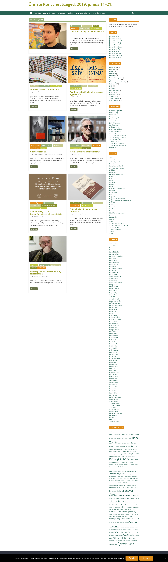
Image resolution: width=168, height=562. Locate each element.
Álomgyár (112, 160)
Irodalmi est (113, 84)
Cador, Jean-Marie (115, 276)
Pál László (112, 356)
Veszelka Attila (113, 415)
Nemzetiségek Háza (114, 509)
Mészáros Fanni (114, 344)
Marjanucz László (38, 216)
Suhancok (111, 522)
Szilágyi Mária (113, 399)
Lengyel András (114, 330)
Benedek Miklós (114, 262)
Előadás (111, 72)
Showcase (112, 96)
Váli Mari (123, 540)
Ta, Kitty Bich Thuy (115, 405)
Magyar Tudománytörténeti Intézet (120, 201)
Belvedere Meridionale (116, 166)
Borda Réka (113, 274)
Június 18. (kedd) (114, 51)
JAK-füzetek (127, 476)
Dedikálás (112, 70)
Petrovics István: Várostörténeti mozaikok (85, 210)
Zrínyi (111, 233)
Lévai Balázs (113, 334)
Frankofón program (115, 78)
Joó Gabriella (119, 478)
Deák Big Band (132, 456)
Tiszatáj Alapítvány (115, 229)
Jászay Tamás (114, 480)
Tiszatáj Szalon (114, 141)
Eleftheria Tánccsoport (131, 462)
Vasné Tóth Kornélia (115, 413)
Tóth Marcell (113, 407)
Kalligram (112, 190)
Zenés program (114, 100)
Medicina (112, 203)
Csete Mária (118, 456)
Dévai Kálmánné (38, 92)
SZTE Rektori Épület (76, 88)
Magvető (33, 268)
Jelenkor (111, 186)
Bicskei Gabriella (125, 446)
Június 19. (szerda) (115, 53)
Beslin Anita (118, 446)
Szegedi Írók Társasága (116, 223)
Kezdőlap (37, 13)
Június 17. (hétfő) (114, 49)
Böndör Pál (112, 270)
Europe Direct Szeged (120, 464)
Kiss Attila (115, 483)
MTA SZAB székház (115, 129)
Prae (110, 215)
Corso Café (112, 115)
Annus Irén (112, 434)
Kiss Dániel (122, 483)
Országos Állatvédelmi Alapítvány (121, 512)
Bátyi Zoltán (113, 258)
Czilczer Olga (113, 280)
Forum (111, 178)
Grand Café (34, 265)
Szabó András (118, 522)
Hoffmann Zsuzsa (114, 303)
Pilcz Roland (74, 28)
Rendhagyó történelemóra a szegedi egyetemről (87, 93)
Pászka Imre (113, 364)
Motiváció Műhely (117, 507)
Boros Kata (112, 451)
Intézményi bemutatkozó (117, 82)
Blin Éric (133, 446)
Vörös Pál (76, 154)
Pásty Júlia (112, 362)
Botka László (118, 451)
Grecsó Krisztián (114, 299)
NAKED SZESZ (135, 507)
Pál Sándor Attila (114, 358)
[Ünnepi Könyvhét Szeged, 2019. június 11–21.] (31, 13)
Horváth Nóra (113, 307)
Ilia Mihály (128, 474)
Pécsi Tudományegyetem (49, 205)
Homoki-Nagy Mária (36, 203)
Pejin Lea (112, 368)
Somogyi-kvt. (86, 148)
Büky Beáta (112, 456)
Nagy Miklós (113, 352)
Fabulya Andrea (130, 464)
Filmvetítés (112, 76)
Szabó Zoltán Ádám (125, 527)
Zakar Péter (134, 540)
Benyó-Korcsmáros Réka (124, 443)
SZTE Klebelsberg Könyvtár (38, 208)
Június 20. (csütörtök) (115, 55)
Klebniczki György (113, 485)
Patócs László (113, 366)
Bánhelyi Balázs (114, 252)
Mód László (113, 348)
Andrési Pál (136, 432)
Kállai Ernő (112, 313)
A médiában (61, 13)
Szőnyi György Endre (57, 154)
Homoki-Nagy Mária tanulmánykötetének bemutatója (46, 212)
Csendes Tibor (113, 278)
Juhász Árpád (113, 309)
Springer (111, 219)
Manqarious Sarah (124, 498)
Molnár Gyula (113, 350)
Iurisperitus (112, 184)
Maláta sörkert (114, 127)
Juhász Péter (113, 311)
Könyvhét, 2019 (49, 13)
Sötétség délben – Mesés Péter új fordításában (45, 272)
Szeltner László (122, 529)
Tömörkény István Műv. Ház (118, 145)
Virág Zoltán (113, 419)
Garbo (111, 180)
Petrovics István (75, 205)
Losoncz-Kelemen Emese (126, 495)
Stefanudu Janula (134, 518)
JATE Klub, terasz (114, 123)
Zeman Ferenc (113, 544)
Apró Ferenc (118, 434)
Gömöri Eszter (128, 469)
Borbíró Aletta (131, 449)
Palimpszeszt (113, 211)
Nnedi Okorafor (124, 509)
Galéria (70, 13)
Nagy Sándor (127, 507)
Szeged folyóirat (113, 529)
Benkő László (113, 264)
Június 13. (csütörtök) (115, 41)
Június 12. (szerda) (115, 39)
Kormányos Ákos (114, 317)
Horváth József (117, 471)
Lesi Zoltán (112, 332)
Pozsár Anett (128, 514)
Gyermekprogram (114, 80)
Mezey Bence (117, 501)
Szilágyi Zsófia (113, 401)
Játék (110, 86)
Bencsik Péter (37, 276)
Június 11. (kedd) (75, 26)
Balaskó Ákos (113, 248)
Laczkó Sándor (114, 323)
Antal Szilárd (113, 246)
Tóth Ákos (116, 538)
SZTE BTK (43, 148)
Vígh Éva (112, 417)
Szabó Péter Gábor (115, 397)
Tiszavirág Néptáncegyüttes (116, 535)
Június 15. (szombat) (115, 45)
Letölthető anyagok (97, 13)
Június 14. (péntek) (115, 43)
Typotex (111, 231)
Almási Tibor (113, 244)
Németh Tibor (113, 354)
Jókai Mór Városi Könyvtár (117, 188)
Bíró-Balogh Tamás (115, 268)
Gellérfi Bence (113, 297)
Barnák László (112, 438)
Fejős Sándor (113, 287)
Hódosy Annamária (115, 301)
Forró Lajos (128, 466)
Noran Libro (113, 207)
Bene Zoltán (77, 214)
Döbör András (121, 462)
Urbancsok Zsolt (114, 409)
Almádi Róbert (129, 432)
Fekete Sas (112, 172)
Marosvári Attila (114, 338)
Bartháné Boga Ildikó (116, 256)
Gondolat (112, 182)
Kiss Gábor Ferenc (131, 483)
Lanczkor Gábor (114, 325)
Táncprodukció (114, 98)
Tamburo (135, 532)
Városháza (112, 147)
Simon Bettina (113, 387)
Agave (111, 158)
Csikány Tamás (125, 456)
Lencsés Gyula (113, 327)
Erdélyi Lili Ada (113, 285)
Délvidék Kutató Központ (117, 168)
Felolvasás (112, 74)
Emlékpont (112, 170)
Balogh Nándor (126, 434)
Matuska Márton (114, 340)
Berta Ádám (113, 266)
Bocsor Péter (112, 449)
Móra (111, 205)
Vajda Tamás (77, 97)
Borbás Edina (113, 272)
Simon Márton (113, 389)
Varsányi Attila (113, 411)
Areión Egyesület (75, 203)
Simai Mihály (96, 145)
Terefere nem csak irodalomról (44, 89)
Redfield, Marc (35, 148)
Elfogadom (131, 558)
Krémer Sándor (118, 487)
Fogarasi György (35, 145)
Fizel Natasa (113, 291)
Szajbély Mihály (134, 527)
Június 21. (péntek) (115, 57)
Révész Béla (113, 379)
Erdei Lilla (111, 464)
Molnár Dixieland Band (127, 504)
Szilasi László (129, 529)
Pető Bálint (112, 370)
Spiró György (113, 395)
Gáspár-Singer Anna (115, 295)
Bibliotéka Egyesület (115, 111)
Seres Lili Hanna (114, 383)
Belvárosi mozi (120, 438)
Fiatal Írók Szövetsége (116, 174)
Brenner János (125, 451)
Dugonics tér (113, 119)
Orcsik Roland (131, 509)
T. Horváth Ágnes (114, 403)
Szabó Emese (125, 522)
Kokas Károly (122, 485)
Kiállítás (84, 86)
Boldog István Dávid (121, 449)
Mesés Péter (41, 268)
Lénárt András (116, 498)
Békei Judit (121, 454)
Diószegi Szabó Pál (86, 214)
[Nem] (166, 558)
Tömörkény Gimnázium (116, 143)
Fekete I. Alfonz (114, 289)
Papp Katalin (113, 360)
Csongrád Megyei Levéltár (117, 117)
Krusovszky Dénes (115, 319)
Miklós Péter (113, 346)
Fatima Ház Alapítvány (119, 466)
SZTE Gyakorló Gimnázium (117, 135)
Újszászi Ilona (125, 544)
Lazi (110, 194)
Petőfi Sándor (121, 514)
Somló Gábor (113, 393)
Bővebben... (146, 558)
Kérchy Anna (113, 315)
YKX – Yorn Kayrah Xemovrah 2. (87, 31)
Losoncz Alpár (113, 336)
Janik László (112, 478)
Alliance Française (120, 432)
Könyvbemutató (87, 26)
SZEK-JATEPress (114, 227)
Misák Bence (118, 504)
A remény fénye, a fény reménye (85, 151)
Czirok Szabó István (115, 283)
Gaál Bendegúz (120, 469)
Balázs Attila (113, 250)
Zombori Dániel (114, 421)
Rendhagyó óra (84, 28)
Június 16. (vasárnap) (115, 47)
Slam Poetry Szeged (127, 516)
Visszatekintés (81, 13)
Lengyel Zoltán (46, 154)
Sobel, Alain (113, 391)
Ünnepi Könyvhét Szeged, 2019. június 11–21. (70, 4)
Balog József (134, 434)
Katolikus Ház (113, 125)
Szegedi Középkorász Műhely (118, 225)
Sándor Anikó (113, 381)
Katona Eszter (130, 480)
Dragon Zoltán (38, 154)
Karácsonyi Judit (122, 480)
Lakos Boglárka (134, 487)
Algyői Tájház (112, 432)
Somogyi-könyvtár (96, 28)
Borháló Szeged (114, 113)
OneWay (96, 26)
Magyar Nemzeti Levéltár (117, 199)
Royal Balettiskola (117, 516)
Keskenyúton (113, 192)
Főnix (111, 176)
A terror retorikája (39, 151)
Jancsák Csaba (133, 476)
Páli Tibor (134, 514)
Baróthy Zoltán (114, 254)
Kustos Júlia (113, 321)
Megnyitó (112, 92)
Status (111, 221)
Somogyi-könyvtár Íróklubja (119, 519)
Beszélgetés (34, 86)
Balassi (111, 164)
